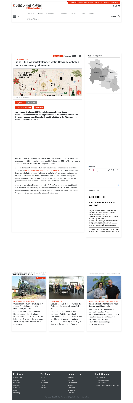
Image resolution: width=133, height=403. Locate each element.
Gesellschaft (62, 14)
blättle (91, 14)
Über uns (71, 392)
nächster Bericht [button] (113, 274)
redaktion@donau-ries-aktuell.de (107, 385)
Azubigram (98, 2)
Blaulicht (73, 14)
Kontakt (70, 385)
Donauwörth (17, 378)
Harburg (16, 380)
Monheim (16, 382)
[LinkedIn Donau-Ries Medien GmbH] (119, 6)
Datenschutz (72, 382)
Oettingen (16, 387)
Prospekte (106, 2)
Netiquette (71, 390)
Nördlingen (17, 385)
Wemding (16, 392)
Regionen (30, 14)
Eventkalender (89, 2)
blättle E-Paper (93, 190)
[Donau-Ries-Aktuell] (27, 6)
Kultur (83, 14)
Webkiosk (73, 2)
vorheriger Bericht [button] (96, 274)
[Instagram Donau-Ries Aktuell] (113, 6)
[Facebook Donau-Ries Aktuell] (116, 6)
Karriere (71, 378)
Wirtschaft (50, 14)
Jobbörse (80, 2)
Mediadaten (114, 2)
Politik (40, 14)
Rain (15, 390)
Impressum (72, 380)
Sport (42, 378)
